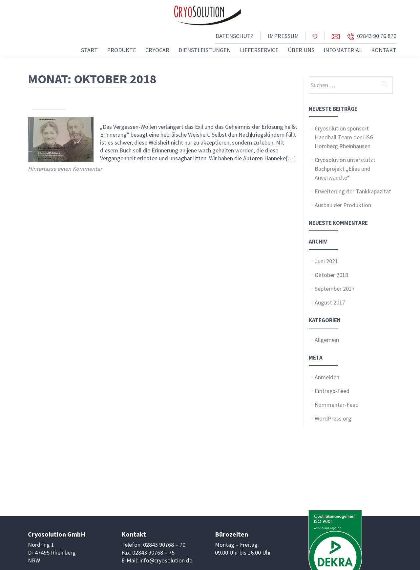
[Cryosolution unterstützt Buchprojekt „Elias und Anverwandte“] (61, 139)
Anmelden (327, 377)
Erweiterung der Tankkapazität (353, 191)
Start (89, 50)
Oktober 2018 (331, 275)
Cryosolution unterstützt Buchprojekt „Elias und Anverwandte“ (345, 168)
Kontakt (383, 50)
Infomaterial (343, 50)
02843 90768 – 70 (164, 544)
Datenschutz (235, 36)
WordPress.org (333, 418)
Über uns (301, 50)
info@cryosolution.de (165, 560)
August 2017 (330, 302)
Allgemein (327, 340)
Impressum (283, 36)
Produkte (121, 50)
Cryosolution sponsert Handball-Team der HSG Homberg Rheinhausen (344, 137)
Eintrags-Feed (332, 391)
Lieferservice (259, 50)
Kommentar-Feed (337, 404)
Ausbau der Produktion (343, 205)
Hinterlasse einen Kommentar (65, 168)
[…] (291, 158)
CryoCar (157, 50)
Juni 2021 (326, 261)
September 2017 (335, 288)
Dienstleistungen (204, 50)
